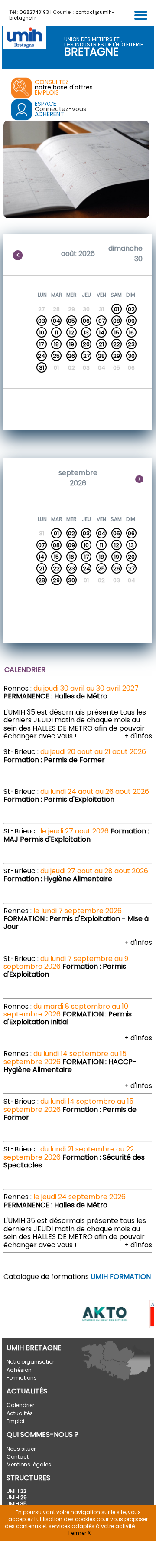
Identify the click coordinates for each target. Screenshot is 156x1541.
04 (56, 321)
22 (116, 344)
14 (101, 332)
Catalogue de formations (77, 1277)
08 (116, 321)
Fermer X (79, 1533)
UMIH (16, 1491)
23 (131, 344)
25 (56, 356)
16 (131, 332)
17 (41, 344)
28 (101, 356)
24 (41, 356)
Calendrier (20, 1405)
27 (86, 356)
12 (71, 332)
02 (131, 309)
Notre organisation (31, 1361)
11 (56, 332)
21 (101, 344)
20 (86, 344)
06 (86, 321)
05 (71, 321)
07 (101, 321)
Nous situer (21, 1448)
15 (116, 332)
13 (86, 332)
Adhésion (19, 1370)
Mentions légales (28, 1464)
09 (131, 321)
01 (116, 309)
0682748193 (34, 12)
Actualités (19, 1413)
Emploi (15, 1421)
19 (71, 344)
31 (41, 368)
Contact (17, 1456)
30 (131, 356)
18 (56, 344)
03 (41, 321)
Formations (21, 1377)
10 (41, 332)
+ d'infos (138, 736)
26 (71, 356)
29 (116, 356)
